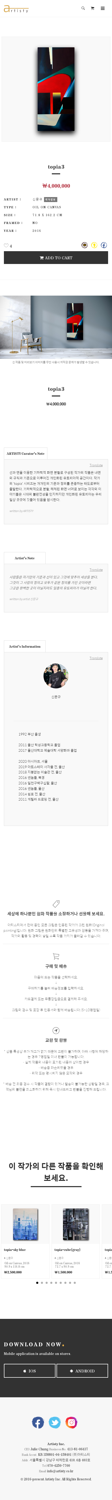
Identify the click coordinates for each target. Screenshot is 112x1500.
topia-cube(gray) (67, 1249)
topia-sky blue (15, 1249)
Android (84, 1370)
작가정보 (50, 199)
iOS (32, 1370)
